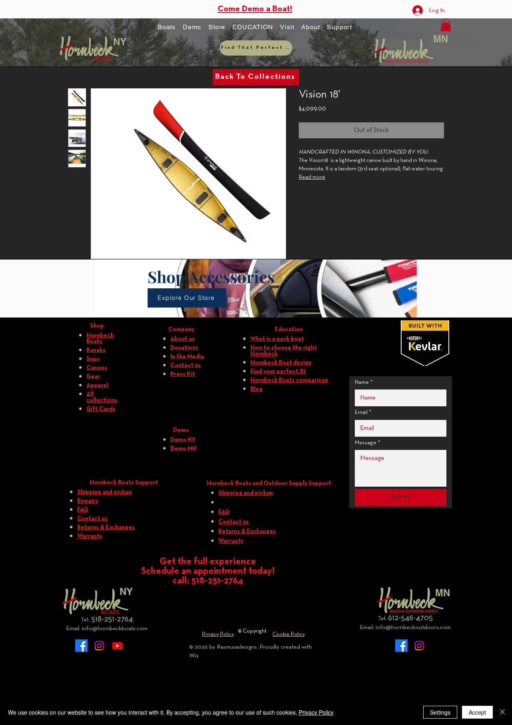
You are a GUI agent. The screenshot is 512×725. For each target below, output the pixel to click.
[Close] (502, 712)
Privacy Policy (218, 634)
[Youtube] (117, 645)
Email (363, 412)
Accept (477, 712)
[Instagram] (99, 645)
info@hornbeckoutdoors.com (413, 627)
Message (367, 442)
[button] (166, 27)
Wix (194, 656)
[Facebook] (81, 645)
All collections (101, 397)
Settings (440, 712)
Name (364, 382)
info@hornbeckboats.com (115, 628)
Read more (312, 177)
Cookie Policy (288, 634)
